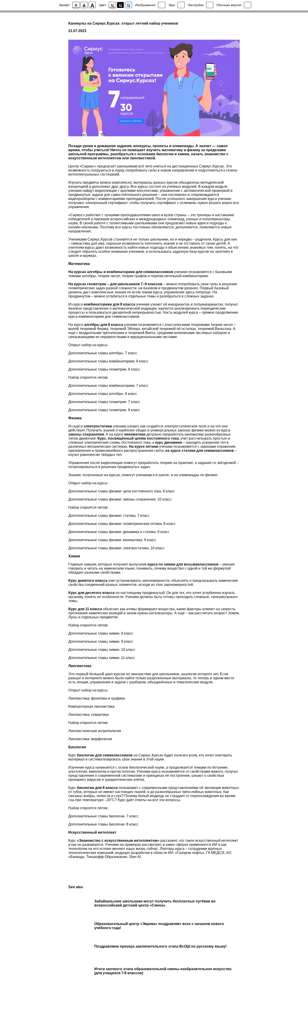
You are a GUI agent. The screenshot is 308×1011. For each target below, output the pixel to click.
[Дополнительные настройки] (209, 5)
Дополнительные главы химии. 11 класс (101, 658)
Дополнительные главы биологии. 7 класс (103, 816)
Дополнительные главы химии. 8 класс (100, 633)
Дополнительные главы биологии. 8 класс (103, 824)
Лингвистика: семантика (88, 715)
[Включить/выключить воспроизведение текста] (181, 5)
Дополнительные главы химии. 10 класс (101, 650)
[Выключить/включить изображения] (161, 5)
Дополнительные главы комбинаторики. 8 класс (108, 361)
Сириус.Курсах (211, 166)
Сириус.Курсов (100, 239)
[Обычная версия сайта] (247, 5)
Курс (72, 788)
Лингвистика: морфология (90, 739)
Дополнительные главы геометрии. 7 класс (104, 402)
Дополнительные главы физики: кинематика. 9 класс (112, 540)
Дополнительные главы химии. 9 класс (100, 641)
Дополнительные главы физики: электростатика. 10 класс (116, 548)
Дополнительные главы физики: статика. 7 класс (108, 515)
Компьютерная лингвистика (91, 706)
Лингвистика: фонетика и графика (96, 698)
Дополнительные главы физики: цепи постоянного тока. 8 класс (121, 491)
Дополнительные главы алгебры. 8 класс (102, 394)
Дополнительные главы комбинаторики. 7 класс (108, 385)
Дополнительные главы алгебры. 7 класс (102, 353)
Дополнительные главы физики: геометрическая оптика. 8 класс (122, 524)
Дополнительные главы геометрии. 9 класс (104, 410)
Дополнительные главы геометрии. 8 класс (104, 369)
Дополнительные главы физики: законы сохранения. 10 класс (120, 499)
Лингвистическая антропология (94, 731)
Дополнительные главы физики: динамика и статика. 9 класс (119, 532)
